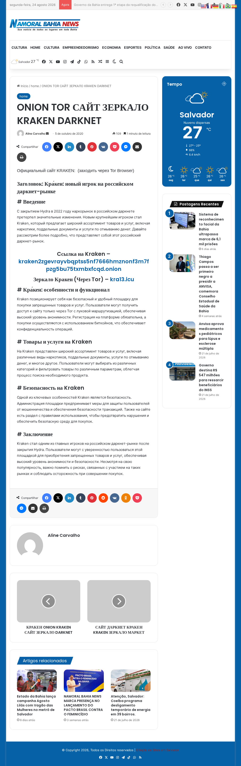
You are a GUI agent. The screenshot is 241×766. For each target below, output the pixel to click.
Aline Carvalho (35, 133)
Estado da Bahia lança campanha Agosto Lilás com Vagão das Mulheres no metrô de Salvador (36, 705)
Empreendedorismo (81, 47)
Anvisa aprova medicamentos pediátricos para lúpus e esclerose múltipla (211, 336)
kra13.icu (122, 279)
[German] (216, 6)
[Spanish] (234, 6)
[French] (210, 6)
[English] (204, 6)
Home (35, 47)
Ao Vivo (185, 47)
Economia (111, 47)
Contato (203, 47)
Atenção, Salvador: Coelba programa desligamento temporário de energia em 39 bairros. (130, 705)
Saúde (169, 47)
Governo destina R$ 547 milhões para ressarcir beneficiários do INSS (211, 377)
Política (152, 47)
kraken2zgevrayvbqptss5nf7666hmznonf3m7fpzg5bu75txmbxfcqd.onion (83, 265)
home (35, 86)
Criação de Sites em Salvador (157, 750)
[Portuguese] (228, 6)
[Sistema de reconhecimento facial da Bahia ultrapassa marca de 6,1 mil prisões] (182, 221)
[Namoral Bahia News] (45, 25)
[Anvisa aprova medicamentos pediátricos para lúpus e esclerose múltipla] (182, 330)
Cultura (19, 47)
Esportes (132, 47)
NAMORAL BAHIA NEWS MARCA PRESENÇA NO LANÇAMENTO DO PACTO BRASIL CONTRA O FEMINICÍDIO (83, 705)
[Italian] (222, 6)
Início (24, 86)
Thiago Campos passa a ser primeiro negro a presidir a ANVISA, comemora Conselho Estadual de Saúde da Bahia (209, 283)
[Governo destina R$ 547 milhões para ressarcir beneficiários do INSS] (182, 372)
